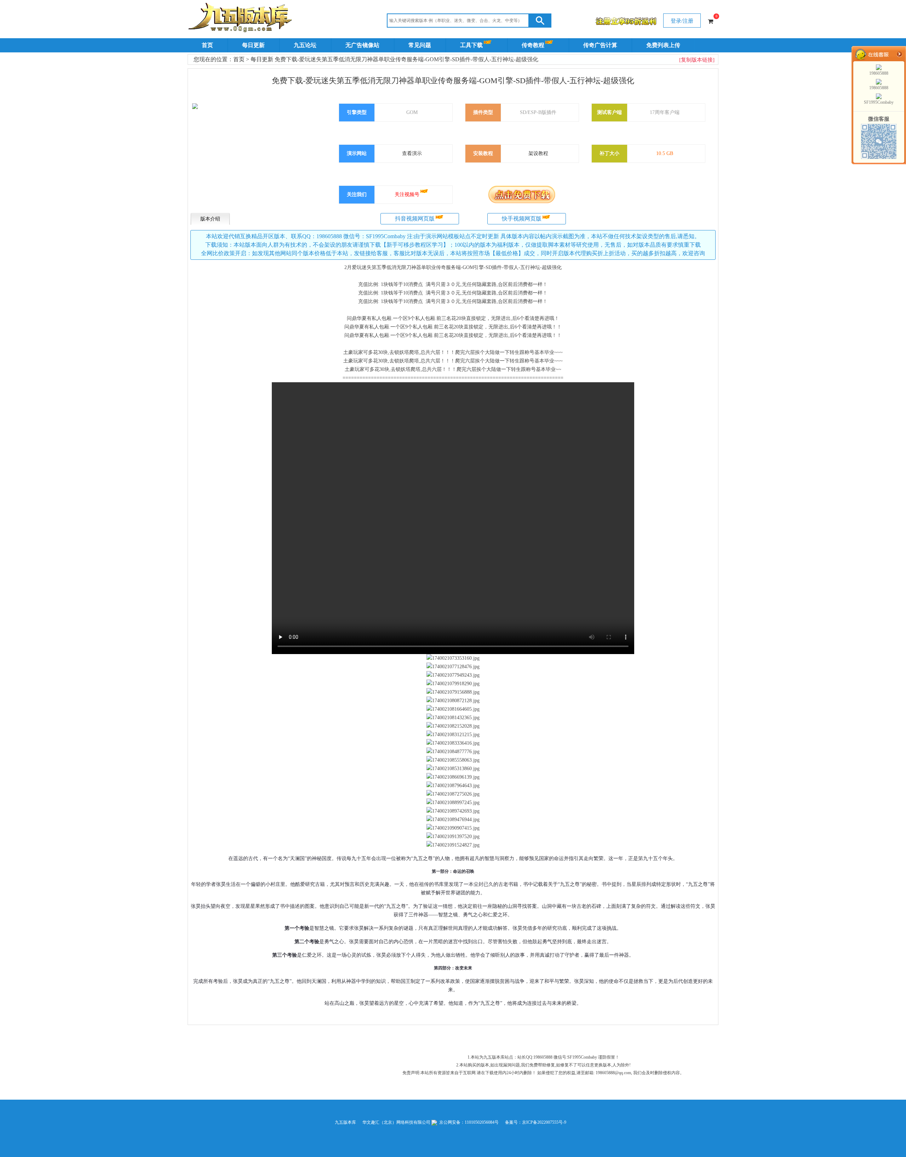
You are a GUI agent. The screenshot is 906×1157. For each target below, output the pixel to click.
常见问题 (419, 45)
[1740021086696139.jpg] (453, 777)
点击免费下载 (521, 194)
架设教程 (538, 153)
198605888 (878, 73)
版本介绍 (210, 219)
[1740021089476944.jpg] (453, 819)
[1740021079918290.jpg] (453, 684)
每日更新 (253, 45)
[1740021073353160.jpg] (453, 658)
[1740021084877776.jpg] (453, 752)
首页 (207, 45)
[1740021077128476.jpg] (453, 667)
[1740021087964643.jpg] (453, 785)
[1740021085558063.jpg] (453, 760)
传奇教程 (533, 45)
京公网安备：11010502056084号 (468, 1122)
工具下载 (471, 45)
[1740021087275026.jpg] (453, 794)
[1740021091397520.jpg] (453, 836)
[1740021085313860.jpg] (453, 768)
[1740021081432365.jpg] (453, 718)
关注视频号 (407, 194)
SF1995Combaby (879, 102)
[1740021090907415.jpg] (453, 828)
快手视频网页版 (521, 219)
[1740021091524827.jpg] (453, 845)
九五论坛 (305, 45)
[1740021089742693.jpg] (453, 811)
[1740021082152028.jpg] (453, 726)
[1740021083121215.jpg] (453, 735)
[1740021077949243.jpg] (453, 675)
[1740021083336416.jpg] (453, 743)
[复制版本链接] (697, 60)
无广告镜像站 (362, 45)
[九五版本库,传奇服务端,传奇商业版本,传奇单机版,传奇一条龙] (241, 18)
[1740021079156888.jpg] (453, 692)
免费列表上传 (663, 45)
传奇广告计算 (600, 45)
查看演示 (412, 153)
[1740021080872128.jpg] (453, 701)
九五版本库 (345, 1122)
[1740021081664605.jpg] (453, 709)
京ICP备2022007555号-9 (544, 1122)
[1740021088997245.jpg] (453, 802)
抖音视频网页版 (415, 219)
